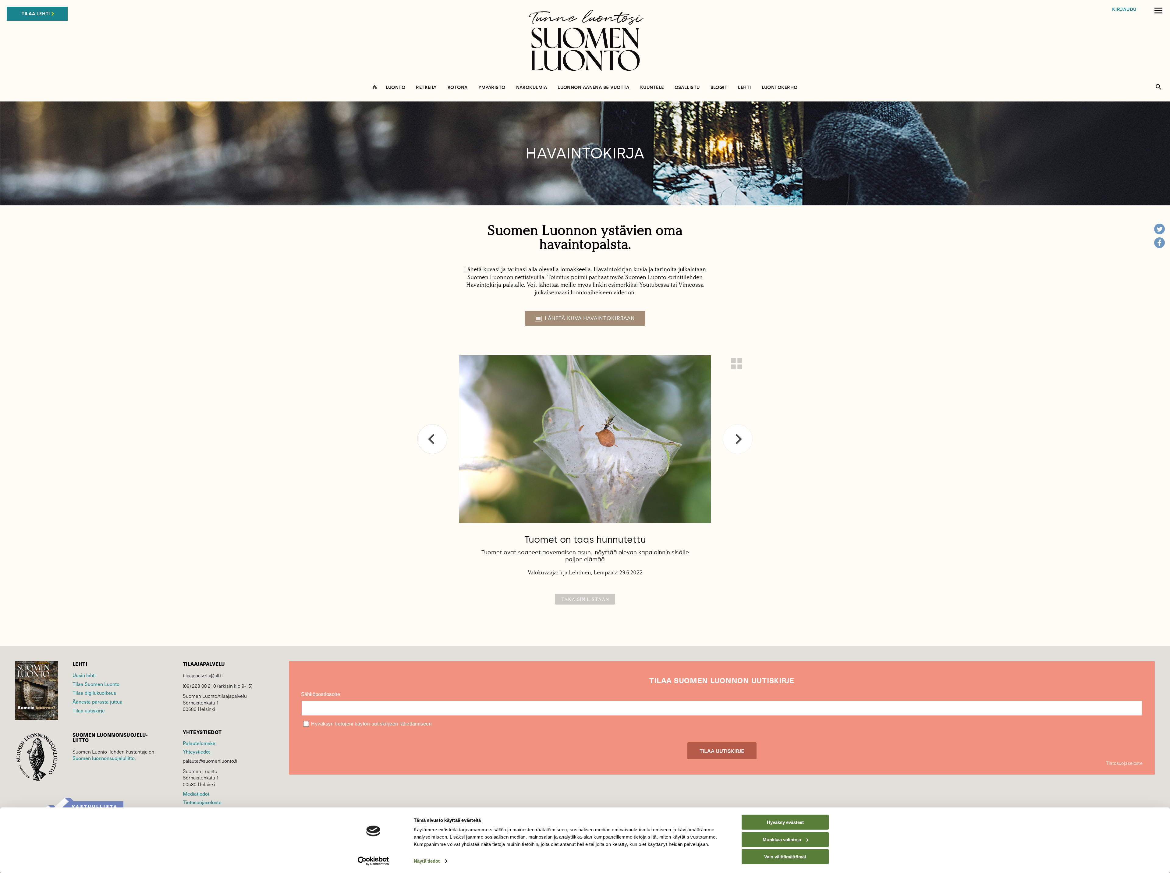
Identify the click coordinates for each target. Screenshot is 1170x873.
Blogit (719, 87)
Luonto (396, 87)
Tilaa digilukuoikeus (94, 692)
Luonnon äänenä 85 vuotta (593, 87)
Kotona (458, 87)
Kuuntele (652, 87)
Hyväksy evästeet (785, 822)
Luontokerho (780, 87)
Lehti (744, 87)
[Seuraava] (738, 439)
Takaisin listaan (585, 599)
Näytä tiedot (427, 861)
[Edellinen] (432, 439)
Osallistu (687, 87)
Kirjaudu (1124, 9)
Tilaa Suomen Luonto (96, 683)
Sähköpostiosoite (320, 694)
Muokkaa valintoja (782, 839)
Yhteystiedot (196, 751)
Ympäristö (491, 87)
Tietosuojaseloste (202, 802)
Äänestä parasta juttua (97, 701)
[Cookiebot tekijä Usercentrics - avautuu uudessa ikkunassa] (373, 861)
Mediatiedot (196, 793)
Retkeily (426, 87)
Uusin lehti (84, 675)
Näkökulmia (531, 87)
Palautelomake (199, 743)
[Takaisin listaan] (736, 363)
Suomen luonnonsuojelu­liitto (104, 757)
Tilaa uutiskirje (89, 710)
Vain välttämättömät (785, 856)
